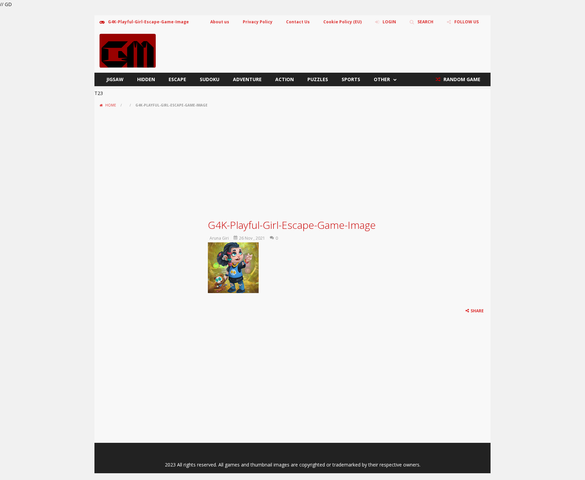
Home (110, 105)
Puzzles (317, 79)
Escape (177, 79)
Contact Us (298, 22)
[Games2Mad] (128, 50)
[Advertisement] (292, 161)
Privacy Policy (258, 22)
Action (284, 79)
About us (219, 22)
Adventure (247, 79)
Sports (351, 79)
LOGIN (389, 22)
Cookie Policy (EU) (342, 22)
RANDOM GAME (461, 79)
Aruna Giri (219, 238)
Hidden (146, 79)
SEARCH (425, 22)
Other (382, 79)
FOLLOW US (466, 22)
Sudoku (209, 79)
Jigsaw (115, 79)
